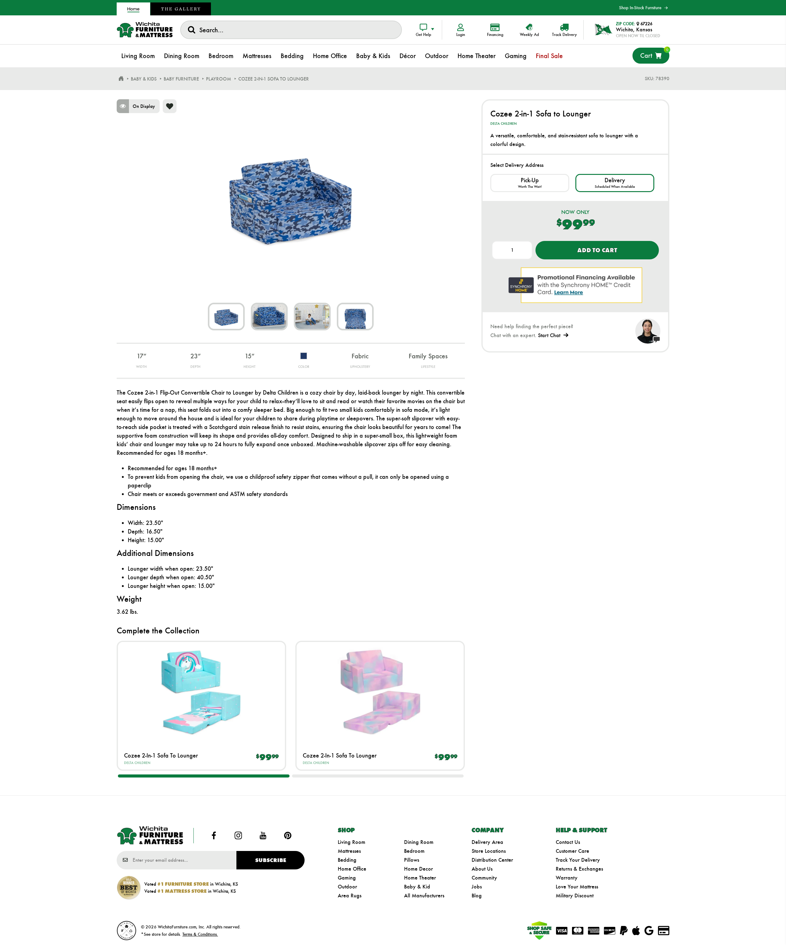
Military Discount (574, 895)
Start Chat (549, 335)
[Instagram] (238, 835)
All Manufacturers (424, 895)
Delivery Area (487, 842)
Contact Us (568, 842)
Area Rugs (349, 895)
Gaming (347, 877)
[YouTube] (263, 835)
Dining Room (419, 842)
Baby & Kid (417, 886)
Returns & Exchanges (579, 868)
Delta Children (137, 763)
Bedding (347, 859)
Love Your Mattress (577, 886)
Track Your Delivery (578, 859)
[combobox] (291, 30)
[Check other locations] (529, 183)
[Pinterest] (287, 835)
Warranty (567, 877)
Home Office (352, 868)
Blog (477, 895)
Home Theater (420, 877)
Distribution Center (492, 859)
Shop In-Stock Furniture (640, 7)
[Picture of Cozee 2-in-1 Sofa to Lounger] (226, 316)
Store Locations (489, 851)
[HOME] (121, 78)
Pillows (411, 859)
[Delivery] (614, 183)
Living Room (351, 842)
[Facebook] (213, 835)
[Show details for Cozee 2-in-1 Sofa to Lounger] (201, 692)
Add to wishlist (170, 106)
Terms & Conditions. (200, 934)
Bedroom (414, 851)
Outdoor (347, 886)
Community (484, 877)
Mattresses (349, 851)
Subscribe (270, 860)
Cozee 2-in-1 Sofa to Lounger (161, 755)
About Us (482, 868)
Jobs (477, 886)
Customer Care (572, 851)
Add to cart (597, 250)
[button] (204, 776)
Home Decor (418, 868)
